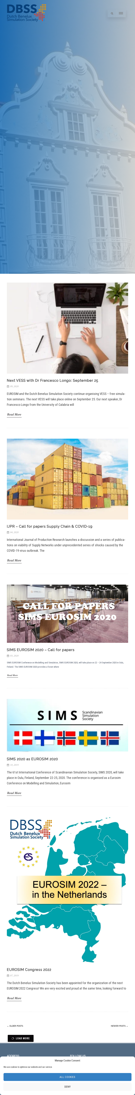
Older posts (15, 1026)
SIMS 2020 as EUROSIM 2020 (32, 759)
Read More (14, 414)
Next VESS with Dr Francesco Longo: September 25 (52, 380)
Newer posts (119, 1026)
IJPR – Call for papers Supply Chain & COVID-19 (49, 526)
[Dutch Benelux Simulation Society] (26, 25)
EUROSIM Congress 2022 (29, 970)
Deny (68, 1086)
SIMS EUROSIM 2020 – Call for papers (41, 650)
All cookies (67, 1077)
